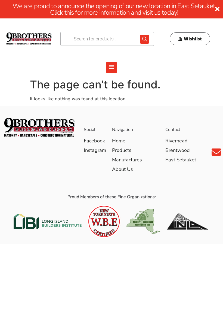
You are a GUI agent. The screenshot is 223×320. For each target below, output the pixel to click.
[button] (111, 67)
